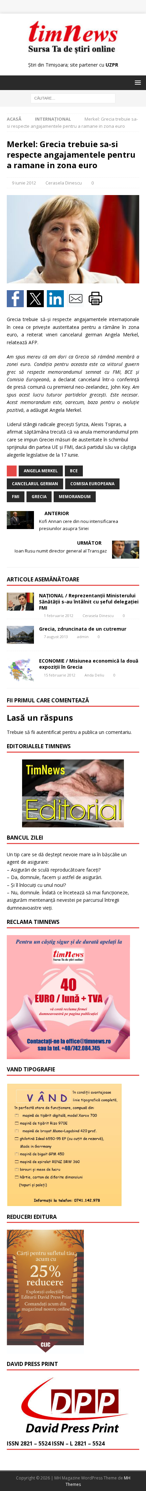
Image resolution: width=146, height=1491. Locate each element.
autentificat (48, 732)
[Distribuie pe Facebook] (17, 303)
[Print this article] (96, 303)
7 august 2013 (56, 636)
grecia (39, 496)
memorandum (75, 496)
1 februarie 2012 (58, 615)
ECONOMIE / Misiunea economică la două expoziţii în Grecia (88, 663)
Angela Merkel (41, 471)
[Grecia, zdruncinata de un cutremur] (20, 635)
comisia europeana (92, 484)
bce (74, 471)
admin (83, 636)
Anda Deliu (94, 675)
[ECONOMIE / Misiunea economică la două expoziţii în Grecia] (20, 669)
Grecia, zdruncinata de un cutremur (82, 629)
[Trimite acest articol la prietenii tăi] (77, 303)
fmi (15, 496)
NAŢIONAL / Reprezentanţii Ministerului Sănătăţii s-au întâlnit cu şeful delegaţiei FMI (89, 601)
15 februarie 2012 (59, 675)
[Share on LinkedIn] (57, 303)
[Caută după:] (73, 98)
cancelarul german (35, 484)
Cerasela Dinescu (63, 183)
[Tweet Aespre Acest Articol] (37, 303)
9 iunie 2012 (24, 183)
